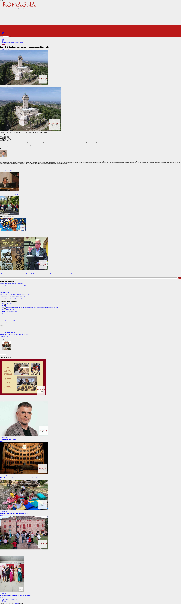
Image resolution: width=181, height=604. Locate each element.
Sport (3, 33)
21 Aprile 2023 (7, 49)
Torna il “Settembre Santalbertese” (8, 553)
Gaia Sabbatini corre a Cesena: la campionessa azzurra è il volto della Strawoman (14, 334)
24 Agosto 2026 (3, 275)
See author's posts (3, 165)
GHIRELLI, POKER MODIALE (7, 303)
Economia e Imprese (5, 30)
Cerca (1, 276)
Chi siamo (3, 32)
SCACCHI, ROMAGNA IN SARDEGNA (6, 327)
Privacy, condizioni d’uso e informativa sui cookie (9, 599)
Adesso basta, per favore (4, 292)
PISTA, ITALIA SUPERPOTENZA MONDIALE (9, 311)
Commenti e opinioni (5, 27)
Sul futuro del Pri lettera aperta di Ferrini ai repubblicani (10, 287)
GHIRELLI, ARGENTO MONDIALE (8, 309)
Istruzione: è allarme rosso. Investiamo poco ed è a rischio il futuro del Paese (14, 285)
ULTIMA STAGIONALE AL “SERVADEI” (9, 315)
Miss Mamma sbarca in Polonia (5, 290)
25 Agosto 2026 (3, 236)
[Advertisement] (90, 17)
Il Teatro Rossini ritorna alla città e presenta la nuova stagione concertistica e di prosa (20, 477)
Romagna (3, 44)
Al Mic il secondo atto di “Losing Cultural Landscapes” (11, 318)
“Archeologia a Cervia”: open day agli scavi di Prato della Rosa (13, 320)
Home (3, 25)
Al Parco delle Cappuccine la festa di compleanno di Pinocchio (14, 513)
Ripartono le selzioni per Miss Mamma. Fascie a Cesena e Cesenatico (12, 283)
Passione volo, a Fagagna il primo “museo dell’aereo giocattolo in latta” (12, 296)
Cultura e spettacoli (5, 29)
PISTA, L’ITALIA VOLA (6, 305)
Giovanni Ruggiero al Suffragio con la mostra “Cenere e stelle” (13, 322)
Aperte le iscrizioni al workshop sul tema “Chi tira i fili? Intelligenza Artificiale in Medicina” (21, 234)
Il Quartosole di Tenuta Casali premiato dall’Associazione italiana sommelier (13, 298)
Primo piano (4, 26)
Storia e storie (4, 31)
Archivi (1, 353)
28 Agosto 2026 (3, 400)
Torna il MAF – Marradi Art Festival (8, 439)
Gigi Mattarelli (2, 49)
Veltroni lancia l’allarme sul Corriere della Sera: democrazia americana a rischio (14, 294)
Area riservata (4, 601)
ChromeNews (17, 603)
